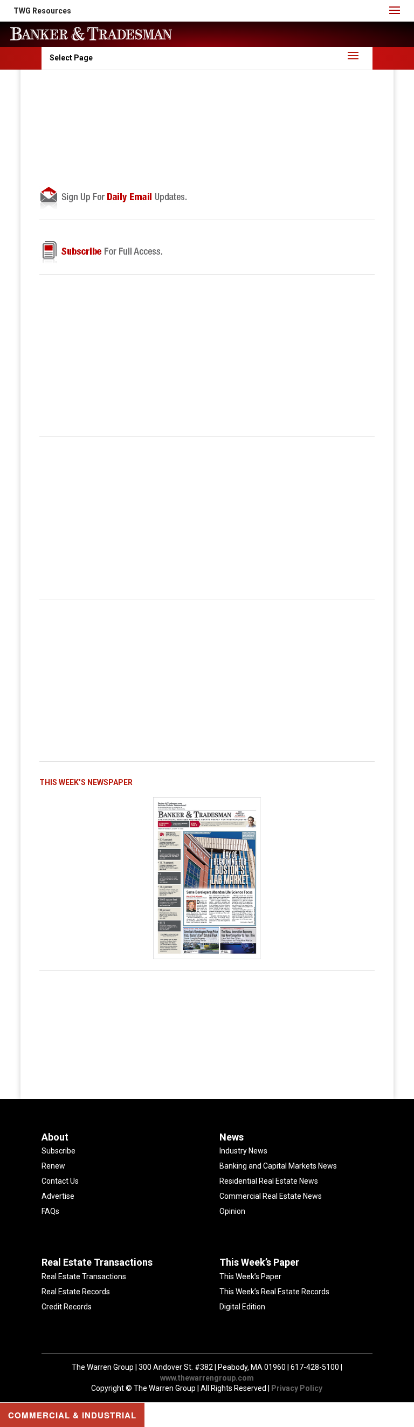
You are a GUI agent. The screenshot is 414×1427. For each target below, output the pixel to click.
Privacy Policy (296, 1388)
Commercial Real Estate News (270, 1196)
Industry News (243, 1150)
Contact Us (60, 1181)
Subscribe (58, 1150)
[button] (42, 11)
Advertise (58, 1196)
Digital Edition (242, 1306)
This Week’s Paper (250, 1276)
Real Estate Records (76, 1291)
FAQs (50, 1211)
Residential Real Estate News (268, 1181)
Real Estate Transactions (84, 1276)
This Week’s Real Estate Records (274, 1291)
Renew (53, 1166)
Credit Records (67, 1306)
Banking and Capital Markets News (278, 1166)
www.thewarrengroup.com (207, 1378)
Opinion (232, 1211)
